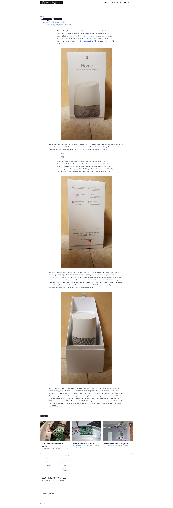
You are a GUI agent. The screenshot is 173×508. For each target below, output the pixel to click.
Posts (42, 16)
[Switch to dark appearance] (131, 2)
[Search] (128, 2)
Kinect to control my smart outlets (81, 41)
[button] (125, 2)
